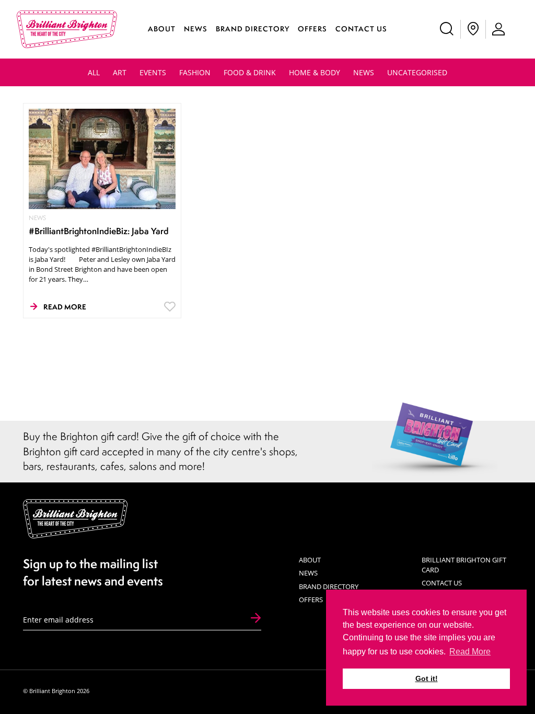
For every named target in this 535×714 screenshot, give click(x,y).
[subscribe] (255, 618)
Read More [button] (470, 651)
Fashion (195, 72)
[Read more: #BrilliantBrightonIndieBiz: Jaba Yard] (102, 158)
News (195, 28)
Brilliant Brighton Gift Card (464, 565)
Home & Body (314, 72)
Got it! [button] (426, 678)
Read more (64, 307)
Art (119, 72)
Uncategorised (417, 72)
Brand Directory (252, 28)
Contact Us (361, 28)
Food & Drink (250, 72)
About (162, 28)
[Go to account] (499, 29)
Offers (312, 28)
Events (152, 72)
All (94, 72)
